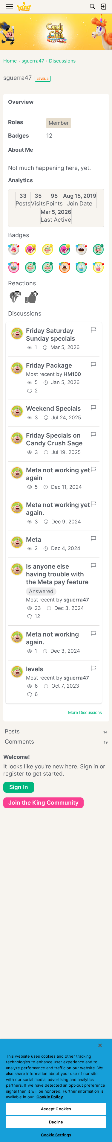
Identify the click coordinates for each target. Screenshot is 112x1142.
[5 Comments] (98, 249)
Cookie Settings (56, 1134)
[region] (56, 1090)
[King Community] (24, 7)
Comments (56, 741)
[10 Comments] (47, 249)
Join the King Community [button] (43, 802)
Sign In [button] (18, 787)
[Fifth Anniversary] (81, 249)
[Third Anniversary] (64, 267)
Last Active (56, 219)
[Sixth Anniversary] (13, 249)
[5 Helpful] (30, 249)
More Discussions (85, 712)
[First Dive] (30, 267)
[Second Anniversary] (98, 267)
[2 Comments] (47, 267)
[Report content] (93, 330)
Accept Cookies (56, 1108)
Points (54, 203)
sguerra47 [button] (76, 600)
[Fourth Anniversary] (13, 267)
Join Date (79, 203)
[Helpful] (64, 249)
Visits (38, 203)
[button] (17, 333)
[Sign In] (103, 6)
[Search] (92, 6)
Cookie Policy (49, 1096)
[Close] (100, 1045)
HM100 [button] (72, 374)
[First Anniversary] (81, 267)
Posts (23, 203)
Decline (56, 1122)
